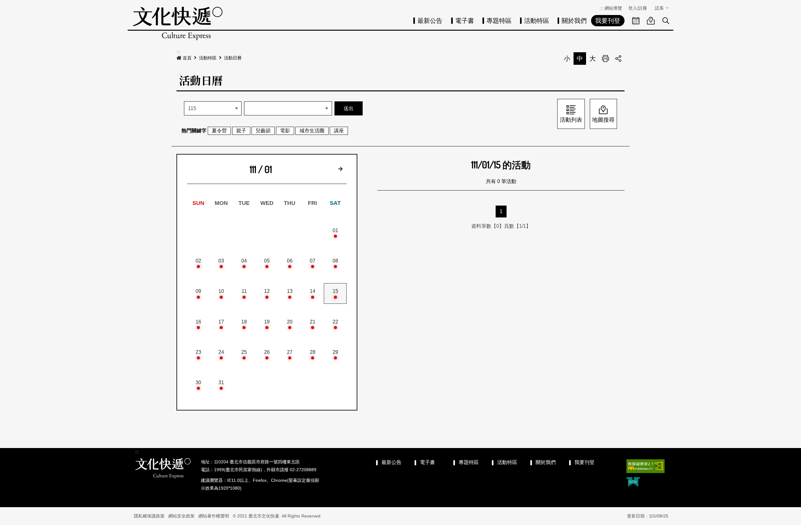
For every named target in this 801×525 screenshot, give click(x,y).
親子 (241, 130)
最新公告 (429, 20)
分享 (618, 58)
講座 (339, 130)
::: (601, 8)
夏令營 (219, 130)
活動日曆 (233, 57)
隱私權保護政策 (149, 515)
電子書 (464, 20)
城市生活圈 (311, 130)
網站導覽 (613, 8)
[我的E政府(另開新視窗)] (633, 483)
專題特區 (499, 20)
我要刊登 (607, 20)
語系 (660, 8)
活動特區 (536, 20)
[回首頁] (178, 23)
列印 (605, 58)
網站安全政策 (181, 515)
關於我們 (574, 20)
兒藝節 (263, 130)
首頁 (187, 57)
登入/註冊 (637, 8)
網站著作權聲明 (213, 515)
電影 (285, 130)
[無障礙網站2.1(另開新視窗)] (645, 466)
